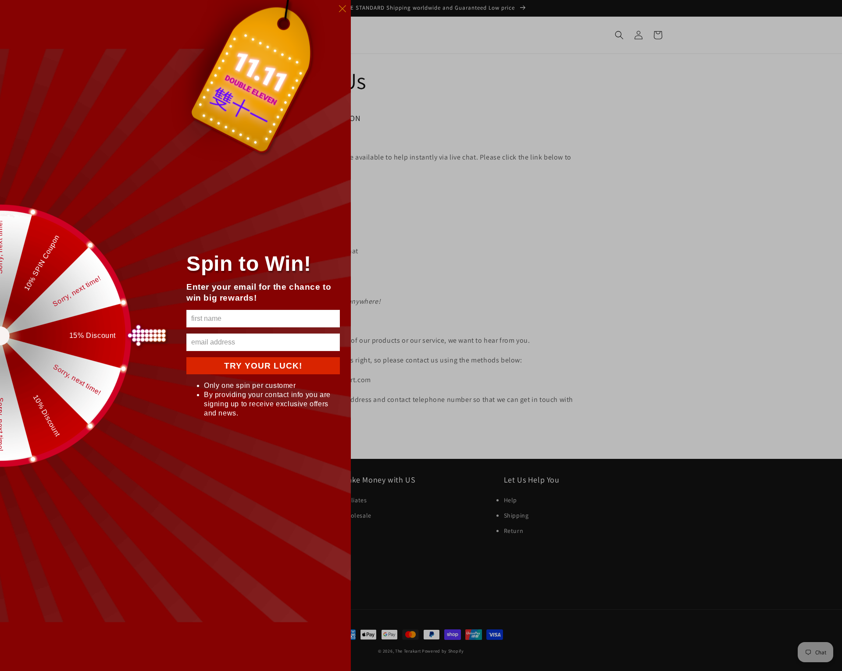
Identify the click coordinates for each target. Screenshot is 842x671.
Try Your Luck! (263, 365)
